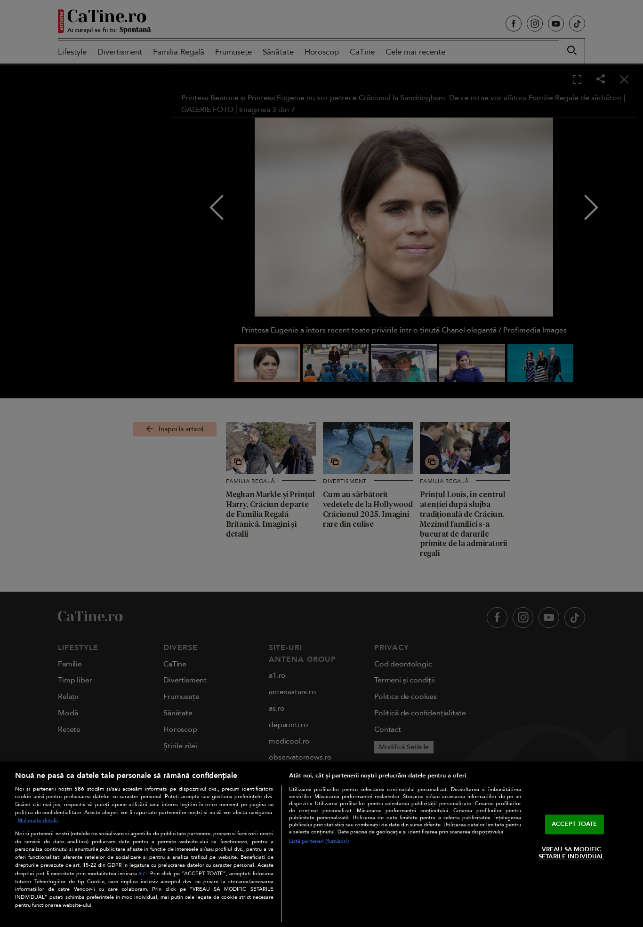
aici (142, 874)
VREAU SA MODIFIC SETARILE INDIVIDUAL (571, 853)
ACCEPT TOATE (574, 824)
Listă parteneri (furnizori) (319, 841)
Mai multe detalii (37, 820)
